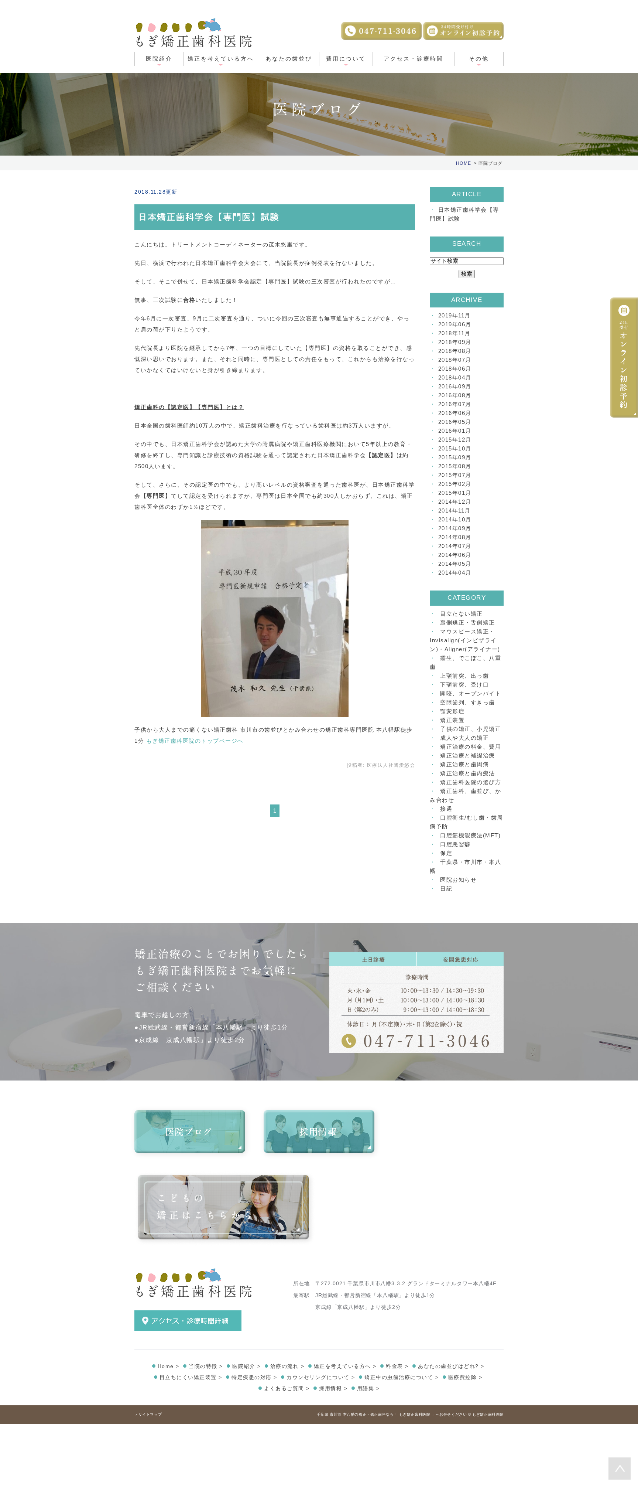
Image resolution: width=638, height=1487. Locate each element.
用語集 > (368, 1388)
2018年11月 (454, 333)
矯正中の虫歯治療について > (401, 1377)
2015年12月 (454, 439)
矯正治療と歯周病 (464, 764)
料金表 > (397, 1366)
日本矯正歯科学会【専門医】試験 (208, 216)
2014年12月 (454, 501)
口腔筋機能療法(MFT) (470, 835)
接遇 (446, 809)
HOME (463, 163)
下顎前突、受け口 (464, 684)
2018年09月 (454, 342)
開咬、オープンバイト (470, 693)
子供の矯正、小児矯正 (470, 729)
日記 (446, 888)
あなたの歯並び (288, 58)
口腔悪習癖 (455, 844)
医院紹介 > (246, 1366)
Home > (168, 1366)
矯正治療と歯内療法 (467, 773)
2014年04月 (454, 572)
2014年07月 (454, 546)
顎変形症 (452, 711)
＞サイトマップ (148, 1414)
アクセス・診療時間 (413, 58)
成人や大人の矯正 (464, 738)
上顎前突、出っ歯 (464, 676)
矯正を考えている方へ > (345, 1366)
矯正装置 (452, 720)
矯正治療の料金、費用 (470, 747)
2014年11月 (454, 510)
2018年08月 (454, 351)
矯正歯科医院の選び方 (470, 782)
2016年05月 (454, 422)
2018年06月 (454, 368)
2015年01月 (454, 493)
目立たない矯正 (461, 613)
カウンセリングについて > (321, 1377)
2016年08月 (454, 395)
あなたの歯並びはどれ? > (451, 1366)
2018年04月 (454, 377)
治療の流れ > (287, 1366)
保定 (446, 853)
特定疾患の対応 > (254, 1377)
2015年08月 (454, 466)
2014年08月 (454, 537)
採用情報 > (333, 1388)
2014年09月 (454, 528)
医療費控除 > (465, 1377)
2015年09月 (454, 457)
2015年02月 (454, 484)
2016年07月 (454, 404)
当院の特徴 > (206, 1366)
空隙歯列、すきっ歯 (467, 702)
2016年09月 (454, 386)
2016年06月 (454, 413)
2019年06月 (454, 324)
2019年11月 (454, 315)
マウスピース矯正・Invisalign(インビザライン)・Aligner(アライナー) (465, 640)
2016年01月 (454, 431)
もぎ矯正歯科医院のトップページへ (195, 741)
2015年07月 (454, 475)
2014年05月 (454, 564)
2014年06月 (454, 555)
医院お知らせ (458, 880)
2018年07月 (454, 360)
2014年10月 (454, 519)
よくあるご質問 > (287, 1388)
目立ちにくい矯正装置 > (191, 1377)
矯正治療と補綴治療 (467, 755)
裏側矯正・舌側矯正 (467, 622)
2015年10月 (454, 448)
